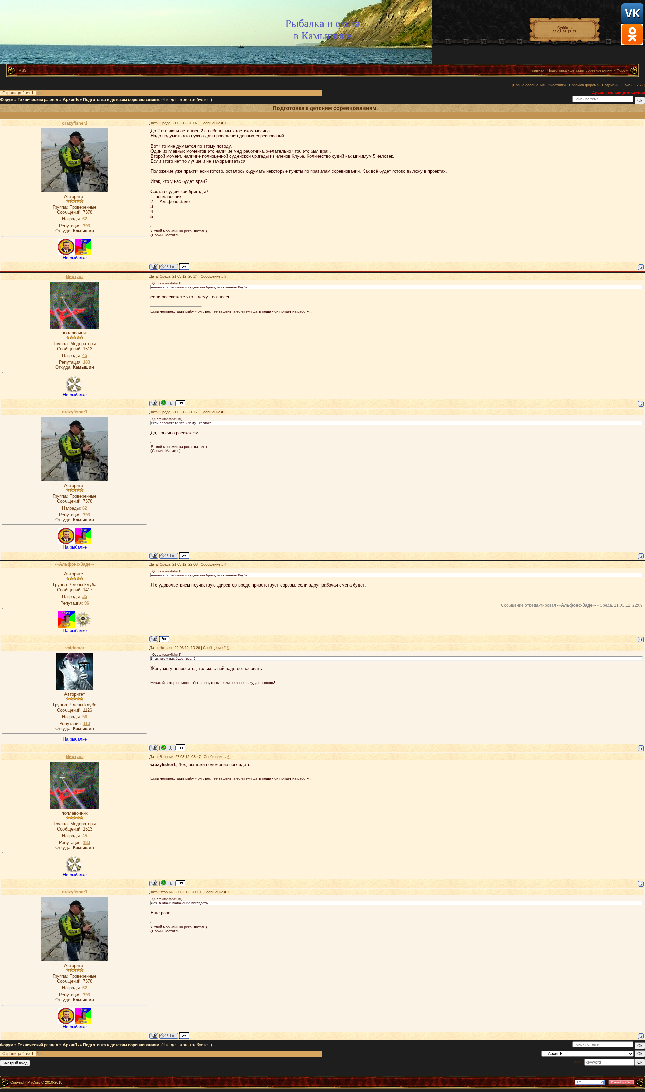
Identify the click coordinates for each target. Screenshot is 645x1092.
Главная (537, 70)
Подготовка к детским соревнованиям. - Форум (587, 70)
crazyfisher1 (74, 123)
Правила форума (584, 85)
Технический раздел (38, 99)
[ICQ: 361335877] (167, 747)
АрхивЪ (71, 99)
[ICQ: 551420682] (167, 403)
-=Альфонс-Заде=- (74, 564)
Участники (557, 85)
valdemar (74, 647)
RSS (22, 70)
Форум (6, 99)
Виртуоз (74, 276)
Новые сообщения (529, 85)
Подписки (610, 85)
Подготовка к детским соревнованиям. (121, 99)
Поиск (627, 85)
